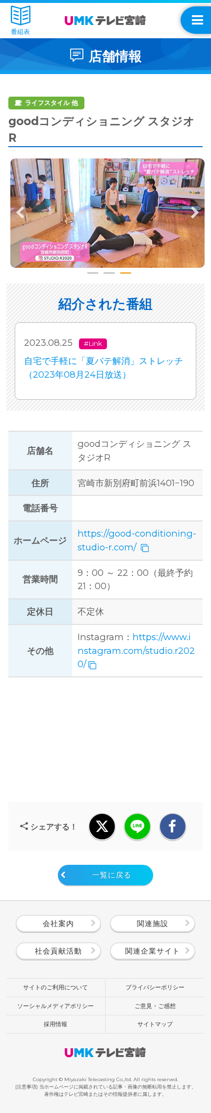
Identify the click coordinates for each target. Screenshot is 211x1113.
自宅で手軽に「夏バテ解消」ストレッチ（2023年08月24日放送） (103, 367)
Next (195, 213)
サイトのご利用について (55, 987)
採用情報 (55, 1024)
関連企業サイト (152, 951)
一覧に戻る (112, 875)
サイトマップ (155, 1024)
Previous (20, 213)
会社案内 (58, 923)
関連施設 (152, 923)
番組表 (20, 31)
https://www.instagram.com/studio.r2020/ (136, 650)
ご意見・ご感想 (155, 1005)
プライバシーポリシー (155, 987)
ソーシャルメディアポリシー (55, 1005)
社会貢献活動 (58, 951)
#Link (93, 343)
